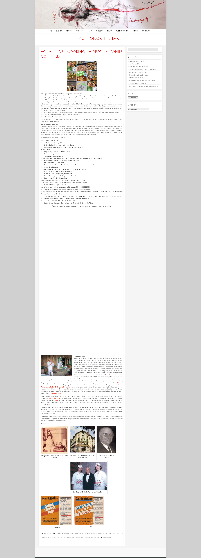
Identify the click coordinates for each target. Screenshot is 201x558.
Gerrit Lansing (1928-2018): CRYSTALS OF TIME (141, 80)
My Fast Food (59, 537)
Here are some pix (55, 393)
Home (49, 31)
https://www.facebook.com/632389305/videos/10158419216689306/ (65, 198)
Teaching (87, 537)
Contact (146, 31)
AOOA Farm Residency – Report (137, 83)
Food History (82, 533)
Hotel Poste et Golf (55, 398)
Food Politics (91, 533)
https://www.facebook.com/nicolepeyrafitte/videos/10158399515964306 (66, 189)
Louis (56, 400)
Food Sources (100, 533)
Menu (53, 537)
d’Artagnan (119, 383)
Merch (135, 31)
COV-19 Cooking (73, 533)
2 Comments (107, 537)
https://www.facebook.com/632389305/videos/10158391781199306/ (63, 180)
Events (59, 31)
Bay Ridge (59, 533)
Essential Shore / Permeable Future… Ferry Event (142, 69)
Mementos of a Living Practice (136, 61)
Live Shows (116, 533)
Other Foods (67, 537)
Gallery (99, 31)
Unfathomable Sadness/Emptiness (138, 75)
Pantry (73, 537)
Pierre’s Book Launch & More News (138, 67)
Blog (90, 31)
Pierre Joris (113, 375)
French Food (108, 533)
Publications (122, 31)
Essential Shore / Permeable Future (138, 72)
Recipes (78, 537)
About (69, 31)
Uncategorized (95, 537)
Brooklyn (65, 533)
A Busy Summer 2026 (134, 64)
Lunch (49, 537)
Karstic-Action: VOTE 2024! (135, 78)
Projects (79, 31)
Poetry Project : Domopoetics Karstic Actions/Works (143, 86)
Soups (82, 537)
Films (109, 31)
